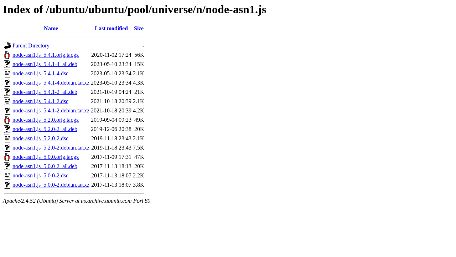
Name (51, 28)
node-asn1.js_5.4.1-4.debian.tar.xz (50, 83)
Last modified (111, 28)
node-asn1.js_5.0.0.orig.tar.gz (45, 157)
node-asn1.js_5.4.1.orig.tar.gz (45, 55)
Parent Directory (31, 45)
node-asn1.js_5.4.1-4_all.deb (44, 64)
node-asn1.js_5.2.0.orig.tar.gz (45, 120)
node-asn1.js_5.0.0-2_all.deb (44, 166)
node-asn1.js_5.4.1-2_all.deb (44, 92)
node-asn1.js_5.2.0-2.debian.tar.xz (50, 148)
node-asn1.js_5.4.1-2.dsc (40, 101)
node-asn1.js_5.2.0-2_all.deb (44, 129)
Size (139, 28)
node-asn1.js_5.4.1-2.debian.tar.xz (50, 110)
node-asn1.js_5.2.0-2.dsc (40, 138)
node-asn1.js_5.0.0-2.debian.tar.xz (50, 185)
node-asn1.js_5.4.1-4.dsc (40, 73)
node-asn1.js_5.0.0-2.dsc (40, 175)
